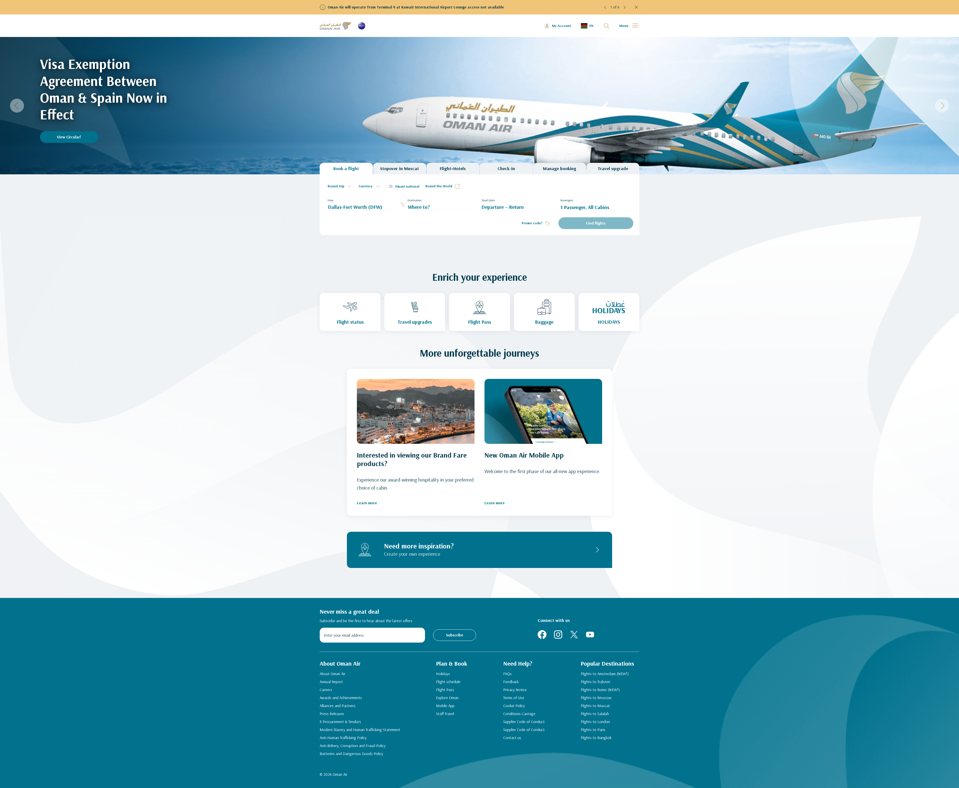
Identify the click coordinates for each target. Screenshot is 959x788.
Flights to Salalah (595, 713)
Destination (415, 200)
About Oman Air (332, 673)
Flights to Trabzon (595, 681)
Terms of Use (513, 697)
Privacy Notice (515, 689)
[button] (605, 7)
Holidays (443, 673)
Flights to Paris (593, 729)
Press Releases (332, 713)
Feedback (511, 681)
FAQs (507, 673)
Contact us (512, 737)
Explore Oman (447, 697)
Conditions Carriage (519, 713)
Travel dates (488, 200)
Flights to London (595, 721)
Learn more (367, 502)
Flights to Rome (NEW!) (600, 689)
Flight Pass (445, 689)
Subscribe (454, 634)
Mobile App (445, 705)
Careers (326, 689)
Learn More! (68, 136)
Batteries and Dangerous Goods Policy (351, 753)
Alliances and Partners (338, 705)
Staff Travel (445, 713)
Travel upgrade (613, 168)
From (330, 200)
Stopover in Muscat (399, 168)
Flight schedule (448, 681)
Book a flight (346, 168)
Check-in (506, 168)
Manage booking (559, 168)
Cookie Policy (514, 705)
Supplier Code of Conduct (524, 721)
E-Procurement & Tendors (340, 721)
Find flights (596, 223)
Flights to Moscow (596, 697)
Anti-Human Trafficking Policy (343, 737)
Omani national (407, 186)
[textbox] (340, 186)
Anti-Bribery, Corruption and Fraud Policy (353, 745)
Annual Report (331, 681)
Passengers (566, 200)
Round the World (438, 186)
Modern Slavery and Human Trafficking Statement (360, 729)
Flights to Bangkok (596, 737)
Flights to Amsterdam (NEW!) (605, 673)
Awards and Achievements (341, 697)
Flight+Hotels (453, 168)
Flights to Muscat (595, 705)
